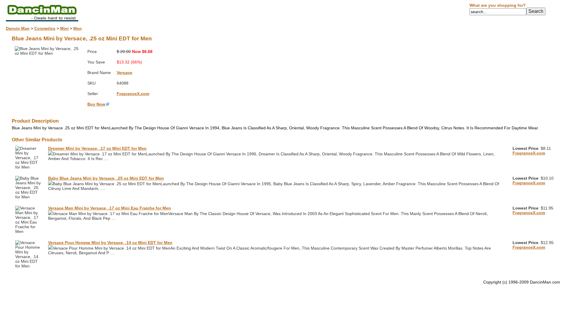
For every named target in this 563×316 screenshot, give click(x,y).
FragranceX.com (133, 93)
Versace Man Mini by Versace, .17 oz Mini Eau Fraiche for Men (109, 208)
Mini (64, 28)
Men (77, 28)
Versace (124, 72)
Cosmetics (44, 28)
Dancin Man (18, 28)
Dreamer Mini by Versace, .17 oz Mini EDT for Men (97, 148)
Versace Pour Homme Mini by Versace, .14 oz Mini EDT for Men (110, 242)
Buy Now (96, 104)
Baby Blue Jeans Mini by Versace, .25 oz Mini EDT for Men (106, 178)
